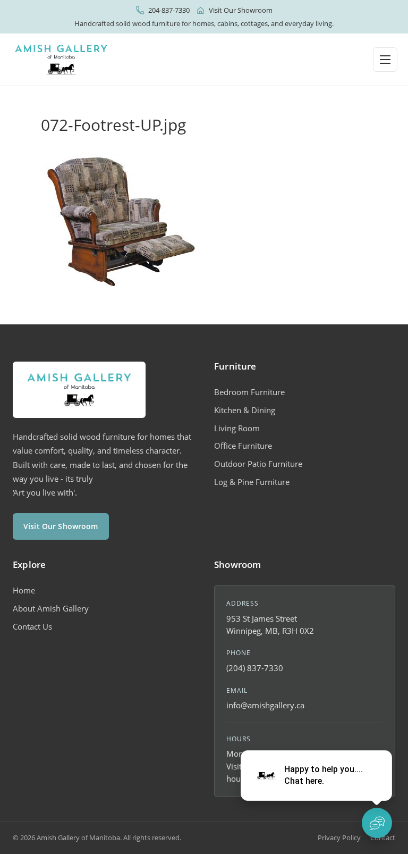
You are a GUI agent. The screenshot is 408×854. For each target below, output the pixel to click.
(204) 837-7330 (254, 668)
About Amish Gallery (51, 608)
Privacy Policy (339, 837)
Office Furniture (243, 445)
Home (24, 590)
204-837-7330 (169, 10)
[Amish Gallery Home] (61, 59)
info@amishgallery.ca (265, 705)
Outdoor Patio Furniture (258, 463)
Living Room (237, 428)
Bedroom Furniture (249, 392)
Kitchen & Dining (244, 410)
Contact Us (32, 626)
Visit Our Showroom (241, 10)
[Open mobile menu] (385, 59)
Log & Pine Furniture (252, 481)
